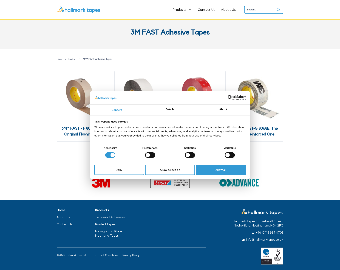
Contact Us (206, 10)
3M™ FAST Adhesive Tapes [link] (97, 59)
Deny (119, 170)
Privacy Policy (131, 255)
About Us (228, 10)
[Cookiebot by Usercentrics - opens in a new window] (230, 97)
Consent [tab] (117, 109)
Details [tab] (170, 109)
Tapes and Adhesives (109, 217)
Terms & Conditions (106, 255)
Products (179, 9)
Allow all (221, 170)
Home (60, 59)
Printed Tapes (105, 224)
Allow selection (170, 170)
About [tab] (223, 109)
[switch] (150, 155)
